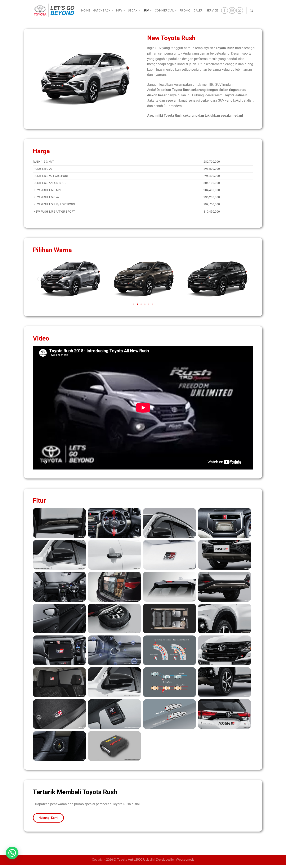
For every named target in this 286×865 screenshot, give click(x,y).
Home (85, 10)
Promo (185, 10)
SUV (146, 10)
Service (212, 10)
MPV (119, 10)
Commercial (164, 10)
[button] (37, 279)
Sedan (133, 10)
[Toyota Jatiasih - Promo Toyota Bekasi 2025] (54, 10)
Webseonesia (185, 859)
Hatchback (101, 10)
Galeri (198, 10)
